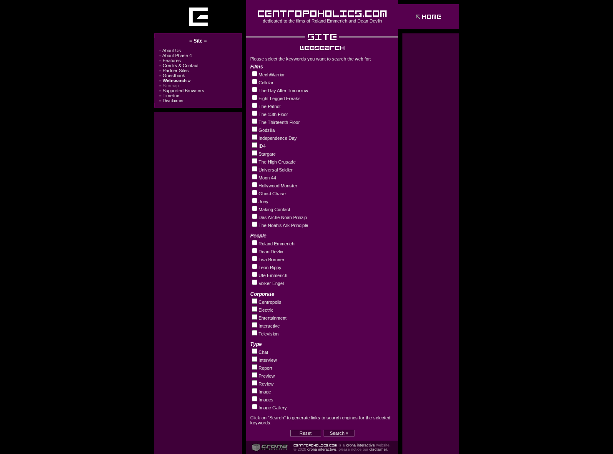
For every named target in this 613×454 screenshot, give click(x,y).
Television (269, 333)
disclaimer (378, 449)
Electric (266, 310)
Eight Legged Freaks (280, 98)
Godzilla (267, 130)
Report (265, 368)
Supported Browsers (181, 90)
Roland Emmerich (329, 20)
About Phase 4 (175, 55)
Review (266, 383)
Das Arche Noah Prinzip (283, 217)
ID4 (262, 146)
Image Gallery (273, 407)
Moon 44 (267, 177)
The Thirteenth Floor (279, 122)
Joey (264, 201)
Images (266, 399)
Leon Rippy (270, 267)
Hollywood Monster (278, 185)
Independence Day (278, 138)
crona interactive (360, 445)
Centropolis (270, 302)
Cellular (266, 82)
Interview (268, 360)
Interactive (269, 325)
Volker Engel (271, 283)
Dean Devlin (369, 20)
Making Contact (274, 209)
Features (170, 60)
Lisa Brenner (271, 259)
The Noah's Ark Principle (283, 225)
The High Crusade (277, 161)
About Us (170, 50)
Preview (267, 375)
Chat (263, 352)
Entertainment (272, 317)
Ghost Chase (272, 193)
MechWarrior (272, 74)
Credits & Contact (178, 65)
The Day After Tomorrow (283, 90)
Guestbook (172, 75)
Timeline (169, 95)
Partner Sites (174, 70)
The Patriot (270, 106)
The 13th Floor (273, 114)
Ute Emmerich (273, 275)
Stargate (267, 153)
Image (265, 391)
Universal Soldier (276, 169)
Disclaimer (171, 100)
